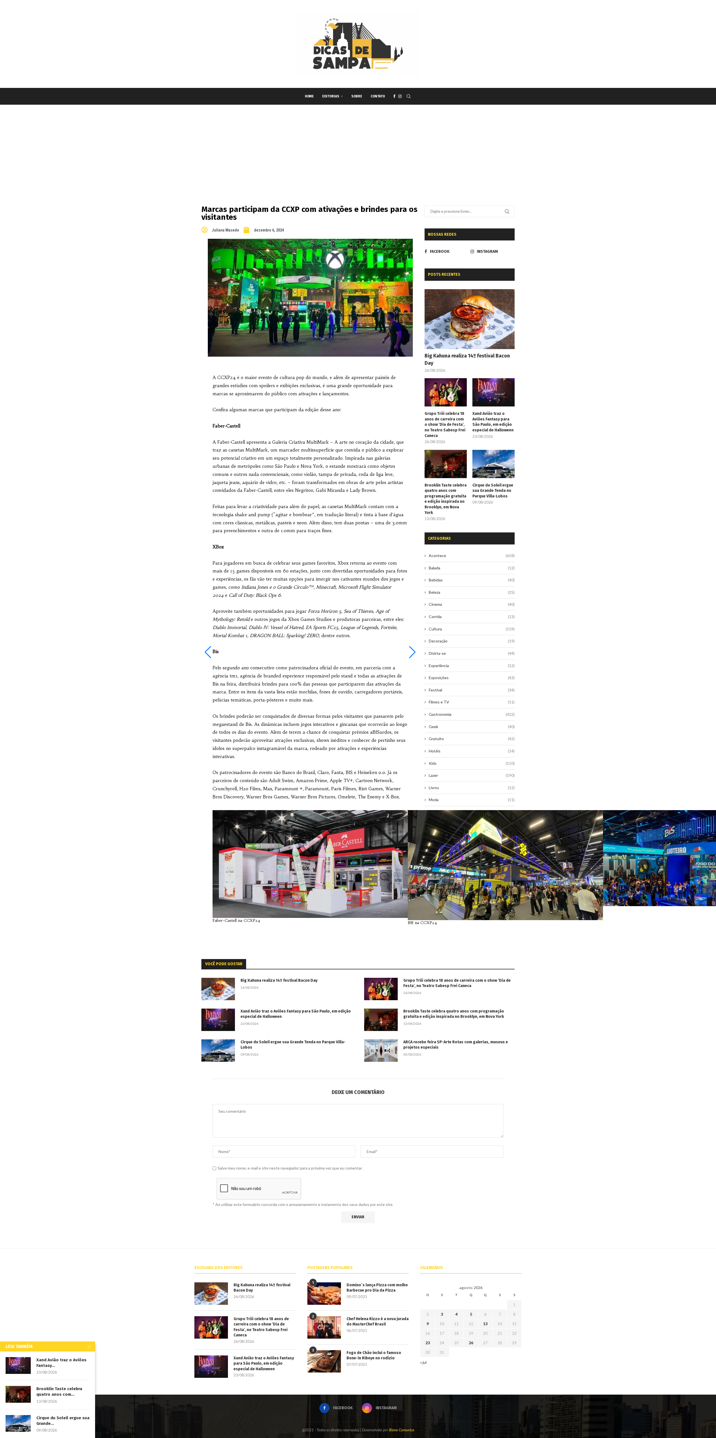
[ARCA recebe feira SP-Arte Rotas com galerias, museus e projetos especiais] (381, 1050)
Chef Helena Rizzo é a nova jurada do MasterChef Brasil (378, 1322)
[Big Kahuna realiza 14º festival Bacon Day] (470, 319)
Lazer (472, 775)
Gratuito (472, 738)
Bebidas (472, 579)
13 (485, 1323)
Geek (472, 726)
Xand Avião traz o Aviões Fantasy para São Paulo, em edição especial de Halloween (493, 421)
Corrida (472, 616)
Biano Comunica (401, 1430)
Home (309, 96)
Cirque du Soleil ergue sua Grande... (63, 1420)
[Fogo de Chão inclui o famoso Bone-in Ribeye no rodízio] (324, 1361)
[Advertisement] (358, 146)
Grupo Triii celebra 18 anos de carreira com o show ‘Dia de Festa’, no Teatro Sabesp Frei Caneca (445, 424)
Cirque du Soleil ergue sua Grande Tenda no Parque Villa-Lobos (492, 491)
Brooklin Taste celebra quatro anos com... (59, 1391)
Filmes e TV (472, 702)
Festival (472, 690)
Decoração (472, 641)
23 (427, 1342)
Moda (472, 799)
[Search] (408, 96)
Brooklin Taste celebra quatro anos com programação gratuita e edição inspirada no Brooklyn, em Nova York (446, 499)
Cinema (472, 604)
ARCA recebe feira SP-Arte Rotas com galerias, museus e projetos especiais (455, 1045)
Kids (472, 763)
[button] (208, 652)
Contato (378, 96)
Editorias (330, 96)
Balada (472, 567)
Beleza (472, 592)
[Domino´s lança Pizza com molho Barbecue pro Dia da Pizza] (324, 1293)
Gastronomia (472, 714)
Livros (472, 787)
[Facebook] (394, 96)
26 (471, 1342)
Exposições (472, 677)
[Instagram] (400, 96)
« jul (423, 1362)
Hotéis (472, 751)
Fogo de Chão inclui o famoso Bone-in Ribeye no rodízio (374, 1355)
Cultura (472, 628)
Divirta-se (472, 653)
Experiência (472, 665)
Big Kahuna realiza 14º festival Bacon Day (467, 359)
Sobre (356, 96)
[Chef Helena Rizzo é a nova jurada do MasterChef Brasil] (324, 1327)
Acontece (472, 555)
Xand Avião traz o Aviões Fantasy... (61, 1362)
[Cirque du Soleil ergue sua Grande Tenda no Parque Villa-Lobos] (493, 464)
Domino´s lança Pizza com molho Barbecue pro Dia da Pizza (377, 1288)
